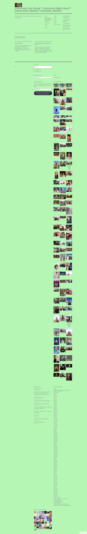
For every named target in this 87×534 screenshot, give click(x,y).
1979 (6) (55, 429)
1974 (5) (55, 422)
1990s (55, 17)
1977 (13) (55, 426)
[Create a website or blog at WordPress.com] (15, 66)
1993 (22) (55, 449)
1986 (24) (55, 439)
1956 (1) (55, 398)
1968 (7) (55, 413)
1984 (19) (55, 436)
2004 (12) (55, 465)
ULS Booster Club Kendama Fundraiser (42, 400)
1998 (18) (55, 456)
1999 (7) (55, 457)
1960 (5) (55, 404)
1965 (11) (55, 409)
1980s (55, 16)
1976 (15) (55, 425)
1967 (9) (55, 412)
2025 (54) (55, 495)
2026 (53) (55, 496)
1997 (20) (55, 454)
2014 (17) (55, 479)
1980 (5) (55, 431)
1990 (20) (55, 445)
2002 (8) (55, 462)
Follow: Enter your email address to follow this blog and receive (43, 93)
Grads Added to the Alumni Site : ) (43, 44)
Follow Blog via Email (38, 81)
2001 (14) (55, 461)
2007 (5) (55, 469)
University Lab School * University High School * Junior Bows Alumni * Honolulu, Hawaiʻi (43, 9)
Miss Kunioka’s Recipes (66, 21)
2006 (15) (55, 467)
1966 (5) (55, 410)
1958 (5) (55, 400)
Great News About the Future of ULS (41, 418)
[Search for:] (43, 67)
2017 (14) (55, 483)
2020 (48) (55, 488)
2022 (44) (55, 491)
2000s (55, 19)
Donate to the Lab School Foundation (66, 25)
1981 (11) (55, 432)
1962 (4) (55, 405)
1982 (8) (55, 434)
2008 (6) (55, 470)
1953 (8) (55, 395)
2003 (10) (55, 464)
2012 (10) (55, 476)
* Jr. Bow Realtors (66, 23)
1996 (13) (55, 453)
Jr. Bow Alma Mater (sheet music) (67, 17)
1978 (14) (55, 427)
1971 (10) (55, 418)
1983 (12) (55, 435)
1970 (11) (55, 417)
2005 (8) (55, 466)
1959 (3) (55, 401)
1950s (46, 24)
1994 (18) (55, 451)
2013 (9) (55, 478)
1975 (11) (55, 423)
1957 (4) (55, 399)
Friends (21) (47, 22)
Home (46, 16)
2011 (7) (55, 475)
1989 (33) (55, 443)
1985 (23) (55, 438)
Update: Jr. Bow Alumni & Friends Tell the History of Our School (48, 19)
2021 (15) (55, 489)
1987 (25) (55, 440)
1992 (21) (55, 448)
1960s (46, 26)
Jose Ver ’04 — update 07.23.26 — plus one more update (42, 412)
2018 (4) (55, 484)
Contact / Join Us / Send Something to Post (66, 29)
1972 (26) (55, 420)
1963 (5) (55, 407)
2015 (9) (55, 480)
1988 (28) (55, 442)
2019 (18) (55, 486)
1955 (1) (55, 396)
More (17, 51)
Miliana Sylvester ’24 (38, 388)
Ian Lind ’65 (36, 415)
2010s (55, 21)
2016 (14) (55, 482)
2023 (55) (55, 492)
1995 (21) (55, 452)
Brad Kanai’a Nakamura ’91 (39, 422)
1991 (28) (55, 447)
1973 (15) (55, 421)
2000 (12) (55, 460)
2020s (55, 22)
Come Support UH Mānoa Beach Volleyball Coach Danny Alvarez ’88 (42, 407)
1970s (46, 27)
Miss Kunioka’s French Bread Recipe (41, 403)
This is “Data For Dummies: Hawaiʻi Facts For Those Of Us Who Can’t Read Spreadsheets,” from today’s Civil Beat (42, 393)
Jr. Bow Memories (66, 18)
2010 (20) (55, 474)
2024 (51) (55, 493)
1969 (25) (55, 414)
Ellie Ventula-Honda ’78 (38, 397)
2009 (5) (55, 471)
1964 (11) (55, 408)
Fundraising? (19, 43)
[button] (56, 85)
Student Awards (57, 24)
